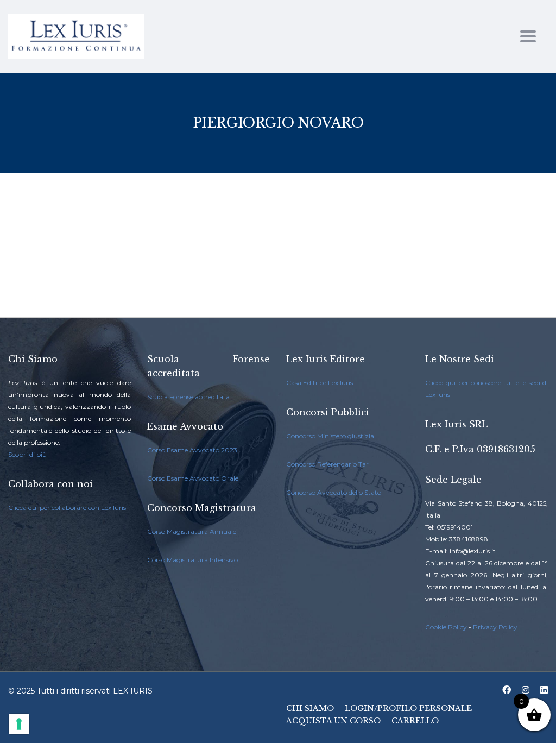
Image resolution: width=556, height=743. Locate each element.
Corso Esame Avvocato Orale (192, 478)
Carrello (415, 721)
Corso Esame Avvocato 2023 (192, 450)
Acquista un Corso (333, 721)
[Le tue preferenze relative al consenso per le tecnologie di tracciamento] (19, 724)
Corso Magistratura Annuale (191, 531)
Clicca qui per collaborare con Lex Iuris (67, 507)
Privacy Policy (495, 627)
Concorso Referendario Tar (327, 464)
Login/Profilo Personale (408, 708)
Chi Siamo (310, 708)
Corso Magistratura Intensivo (192, 560)
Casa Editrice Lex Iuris (319, 383)
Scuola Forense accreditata (188, 397)
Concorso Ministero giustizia (330, 436)
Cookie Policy (446, 627)
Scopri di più (27, 454)
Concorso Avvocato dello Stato (333, 492)
